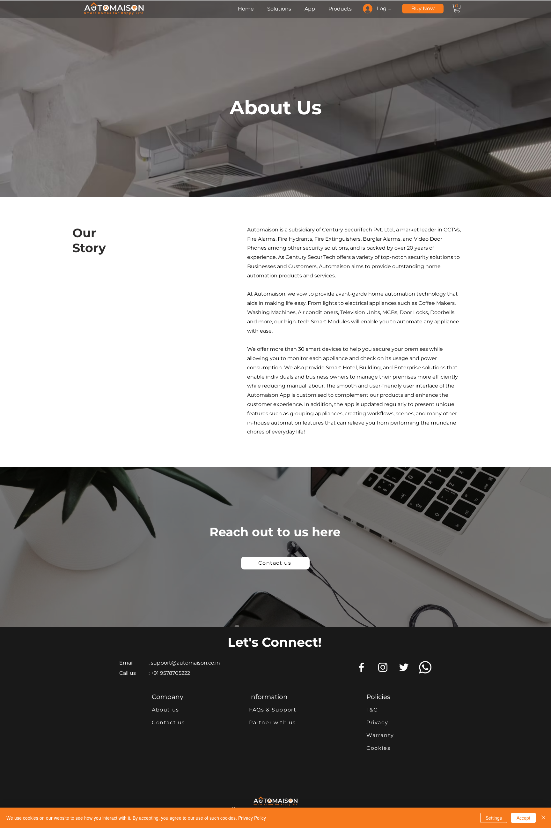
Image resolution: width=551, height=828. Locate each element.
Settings (494, 818)
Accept (523, 818)
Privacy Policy (252, 818)
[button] (457, 8)
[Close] (543, 818)
